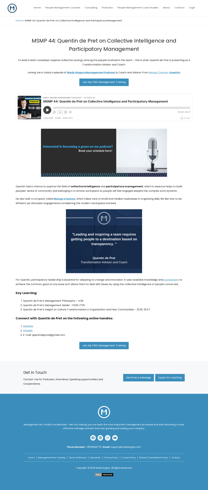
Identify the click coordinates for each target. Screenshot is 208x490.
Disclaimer (95, 457)
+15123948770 (93, 447)
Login (192, 7)
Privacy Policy (111, 457)
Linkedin (28, 330)
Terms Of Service (77, 457)
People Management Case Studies (138, 7)
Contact (180, 7)
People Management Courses (62, 7)
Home (37, 7)
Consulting (91, 7)
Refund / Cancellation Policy (153, 457)
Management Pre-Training (51, 457)
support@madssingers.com (126, 447)
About (166, 7)
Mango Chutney (158, 72)
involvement (171, 280)
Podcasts (107, 7)
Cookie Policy (129, 457)
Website (28, 326)
